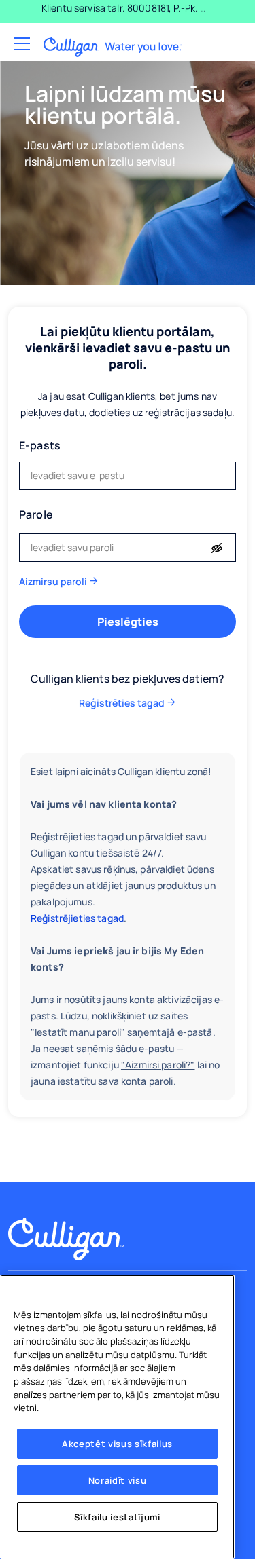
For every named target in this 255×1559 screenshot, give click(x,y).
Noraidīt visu (117, 1480)
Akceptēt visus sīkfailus (117, 1444)
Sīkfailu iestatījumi (117, 1517)
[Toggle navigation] (20, 44)
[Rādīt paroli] (217, 548)
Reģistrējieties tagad (77, 918)
